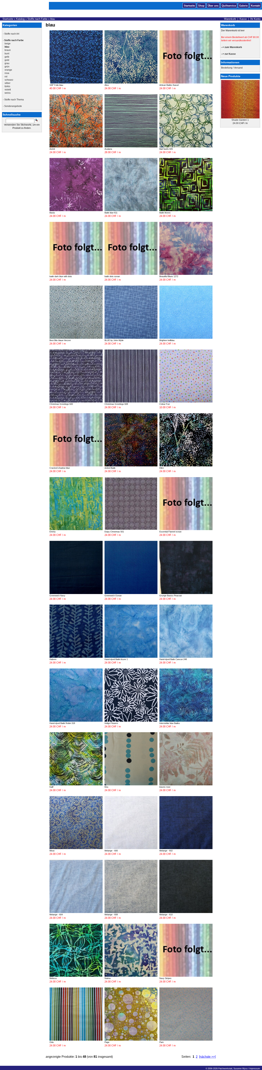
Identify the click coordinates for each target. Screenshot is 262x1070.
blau (52, 18)
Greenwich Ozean (113, 595)
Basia (52, 213)
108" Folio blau (56, 85)
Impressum (254, 1068)
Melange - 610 (166, 914)
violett (8, 89)
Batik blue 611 (111, 213)
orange (8, 70)
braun (8, 50)
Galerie (243, 5)
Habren (52, 659)
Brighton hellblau (167, 340)
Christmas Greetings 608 (116, 404)
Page (107, 1042)
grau (7, 63)
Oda (51, 1042)
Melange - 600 (111, 850)
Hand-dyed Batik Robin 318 (62, 723)
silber (7, 83)
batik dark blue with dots (60, 276)
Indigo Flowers (111, 723)
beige (8, 43)
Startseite (189, 5)
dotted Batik (110, 468)
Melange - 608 (111, 914)
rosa (7, 73)
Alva (107, 85)
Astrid (52, 149)
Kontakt (255, 5)
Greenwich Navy (57, 595)
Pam (161, 1042)
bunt (7, 53)
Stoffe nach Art (11, 33)
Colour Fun (164, 404)
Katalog (20, 18)
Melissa (53, 978)
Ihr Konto (255, 18)
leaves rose (164, 787)
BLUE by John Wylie (114, 340)
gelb (7, 56)
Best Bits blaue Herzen (60, 340)
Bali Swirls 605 (166, 149)
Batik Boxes (165, 213)
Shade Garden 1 (240, 120)
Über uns (213, 5)
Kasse (243, 18)
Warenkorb (230, 18)
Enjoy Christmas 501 (114, 531)
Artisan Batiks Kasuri (169, 85)
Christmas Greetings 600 (61, 404)
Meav (52, 850)
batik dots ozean (112, 276)
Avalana (108, 149)
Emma (52, 531)
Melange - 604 (56, 914)
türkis (7, 86)
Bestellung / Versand (232, 67)
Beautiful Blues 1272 (168, 276)
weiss (8, 93)
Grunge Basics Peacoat (170, 595)
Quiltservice (229, 5)
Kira (106, 787)
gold (7, 60)
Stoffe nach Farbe (37, 18)
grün (7, 66)
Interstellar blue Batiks (169, 723)
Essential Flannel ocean (170, 531)
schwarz (9, 79)
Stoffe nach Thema (14, 99)
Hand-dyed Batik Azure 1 (116, 659)
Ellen (161, 468)
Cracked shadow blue (59, 468)
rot (6, 76)
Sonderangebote (13, 106)
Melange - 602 (166, 850)
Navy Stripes (165, 978)
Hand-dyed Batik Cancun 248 (173, 659)
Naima (107, 978)
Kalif (51, 787)
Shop (201, 5)
